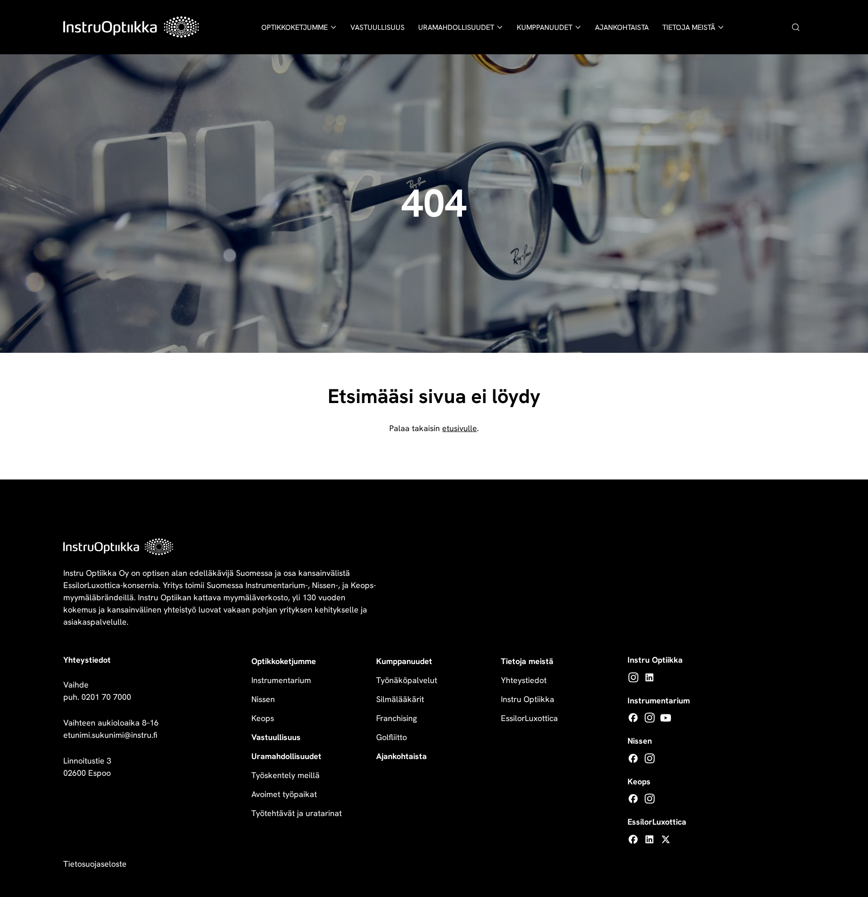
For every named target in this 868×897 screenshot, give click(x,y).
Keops (262, 718)
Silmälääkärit (400, 699)
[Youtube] (665, 717)
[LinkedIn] (649, 677)
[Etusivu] (131, 27)
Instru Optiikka (527, 699)
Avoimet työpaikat (284, 794)
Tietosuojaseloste (95, 864)
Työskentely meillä (285, 775)
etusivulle (459, 428)
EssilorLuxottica (529, 718)
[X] (665, 839)
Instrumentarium (281, 680)
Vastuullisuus (377, 27)
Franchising (396, 718)
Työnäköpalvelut (406, 680)
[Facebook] (633, 717)
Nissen (263, 699)
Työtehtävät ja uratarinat (296, 813)
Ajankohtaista (622, 27)
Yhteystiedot (524, 680)
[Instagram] (633, 677)
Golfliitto (391, 737)
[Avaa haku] (796, 27)
